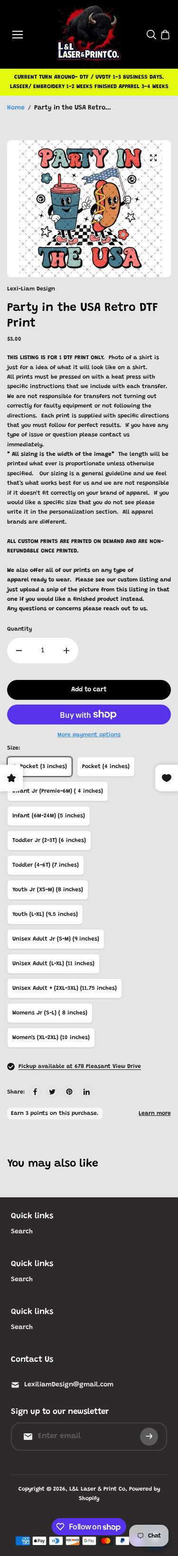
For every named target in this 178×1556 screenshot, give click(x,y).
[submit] (149, 1437)
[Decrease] (19, 650)
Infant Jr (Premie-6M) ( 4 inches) (57, 791)
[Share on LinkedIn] (86, 1091)
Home (16, 108)
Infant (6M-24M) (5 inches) (48, 816)
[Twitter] (52, 1091)
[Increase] (66, 650)
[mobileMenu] (17, 34)
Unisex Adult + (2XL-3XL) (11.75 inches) (64, 988)
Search (22, 1232)
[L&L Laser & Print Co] (89, 34)
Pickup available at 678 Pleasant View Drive (80, 1066)
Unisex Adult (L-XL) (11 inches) (53, 964)
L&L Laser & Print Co (97, 1489)
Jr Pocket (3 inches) (39, 766)
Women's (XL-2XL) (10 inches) (51, 1037)
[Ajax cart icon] (165, 34)
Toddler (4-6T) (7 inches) (45, 865)
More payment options (89, 735)
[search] (151, 34)
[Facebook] (35, 1091)
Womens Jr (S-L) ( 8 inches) (49, 1013)
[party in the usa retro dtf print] (153, 157)
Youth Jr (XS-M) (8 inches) (47, 890)
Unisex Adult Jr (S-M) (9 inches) (55, 939)
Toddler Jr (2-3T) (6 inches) (49, 840)
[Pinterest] (69, 1091)
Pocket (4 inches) (106, 766)
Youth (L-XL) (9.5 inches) (45, 914)
